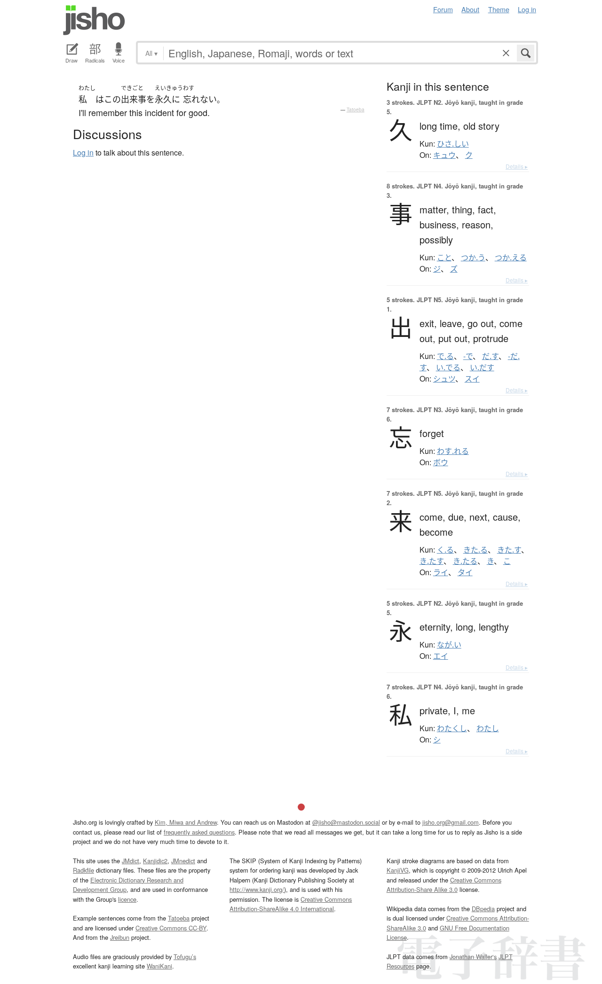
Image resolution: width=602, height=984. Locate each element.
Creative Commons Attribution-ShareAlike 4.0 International (291, 904)
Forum (443, 9)
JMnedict (183, 860)
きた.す (509, 550)
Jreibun (119, 937)
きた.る (475, 550)
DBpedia (483, 908)
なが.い (449, 645)
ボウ (440, 462)
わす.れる (453, 451)
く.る (445, 550)
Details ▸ (517, 166)
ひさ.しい (453, 144)
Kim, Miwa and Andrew (186, 822)
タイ (465, 572)
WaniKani (159, 965)
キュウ (444, 155)
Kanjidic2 (155, 860)
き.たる (465, 561)
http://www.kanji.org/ (257, 889)
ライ (440, 572)
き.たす (432, 561)
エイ (440, 656)
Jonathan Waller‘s (473, 956)
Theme (498, 9)
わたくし (452, 728)
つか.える (511, 257)
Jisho (94, 20)
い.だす (482, 367)
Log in (527, 9)
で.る (445, 356)
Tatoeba (355, 109)
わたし (487, 728)
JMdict (130, 860)
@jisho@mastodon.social (346, 822)
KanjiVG (398, 870)
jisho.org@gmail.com (450, 822)
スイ (472, 379)
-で (468, 356)
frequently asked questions (199, 832)
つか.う (473, 257)
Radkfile (83, 870)
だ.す (490, 356)
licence (127, 899)
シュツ (444, 379)
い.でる (448, 367)
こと (444, 257)
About (470, 9)
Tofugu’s (185, 956)
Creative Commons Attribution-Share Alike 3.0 (444, 884)
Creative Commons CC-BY (170, 927)
